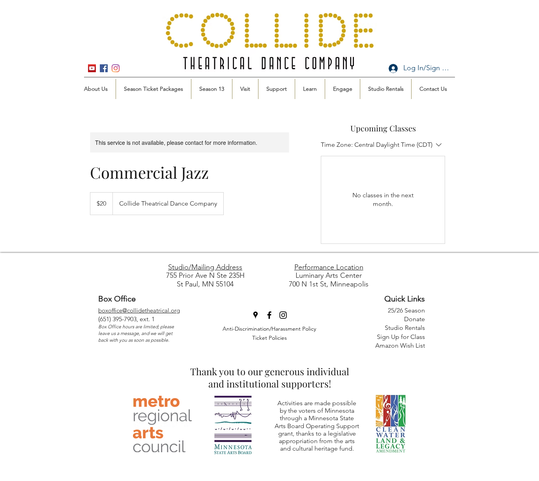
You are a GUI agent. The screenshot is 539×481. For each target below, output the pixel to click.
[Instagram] (116, 68)
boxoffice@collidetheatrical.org (139, 310)
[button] (153, 89)
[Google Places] (92, 68)
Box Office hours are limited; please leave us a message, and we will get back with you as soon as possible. (136, 333)
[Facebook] (104, 68)
